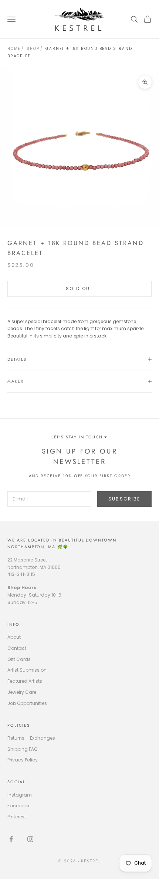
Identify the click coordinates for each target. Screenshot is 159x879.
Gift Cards (19, 659)
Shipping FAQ (22, 749)
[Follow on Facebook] (11, 839)
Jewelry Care (21, 692)
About (14, 637)
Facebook (18, 805)
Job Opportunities (27, 703)
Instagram (19, 795)
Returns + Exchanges (31, 738)
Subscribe (124, 499)
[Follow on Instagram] (30, 839)
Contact (16, 648)
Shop (33, 48)
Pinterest (16, 817)
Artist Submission (27, 670)
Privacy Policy (22, 760)
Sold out (79, 288)
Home (13, 48)
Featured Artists (24, 681)
